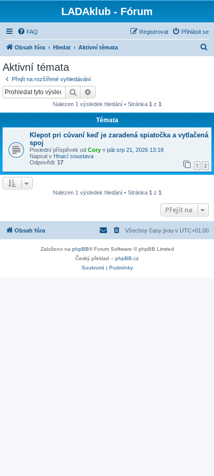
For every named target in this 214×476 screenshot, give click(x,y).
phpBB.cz (127, 258)
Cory (94, 150)
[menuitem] (27, 31)
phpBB (80, 249)
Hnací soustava (73, 156)
